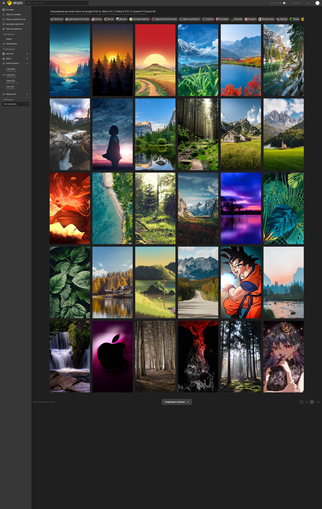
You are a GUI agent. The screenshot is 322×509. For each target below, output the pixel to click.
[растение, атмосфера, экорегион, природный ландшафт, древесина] (241, 356)
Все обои (10, 9)
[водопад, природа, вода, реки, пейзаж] (70, 356)
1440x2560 (10, 75)
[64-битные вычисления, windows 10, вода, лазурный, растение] (112, 208)
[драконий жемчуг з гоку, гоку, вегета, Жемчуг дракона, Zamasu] (241, 282)
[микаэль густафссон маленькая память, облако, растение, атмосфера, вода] (70, 60)
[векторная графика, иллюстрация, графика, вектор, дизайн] (284, 208)
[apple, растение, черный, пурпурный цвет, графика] (112, 356)
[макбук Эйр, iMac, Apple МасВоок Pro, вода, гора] (241, 60)
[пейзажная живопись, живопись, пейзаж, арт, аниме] (155, 282)
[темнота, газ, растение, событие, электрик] (198, 356)
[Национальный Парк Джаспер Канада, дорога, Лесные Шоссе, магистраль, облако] (198, 282)
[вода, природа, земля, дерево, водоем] (284, 60)
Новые (9, 39)
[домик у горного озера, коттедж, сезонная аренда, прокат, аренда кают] (112, 282)
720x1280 (10, 86)
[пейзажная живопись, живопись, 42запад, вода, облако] (284, 282)
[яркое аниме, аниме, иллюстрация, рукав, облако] (112, 134)
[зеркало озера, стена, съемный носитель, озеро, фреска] (155, 134)
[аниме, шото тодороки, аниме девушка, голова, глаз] (284, 356)
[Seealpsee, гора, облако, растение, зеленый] (241, 134)
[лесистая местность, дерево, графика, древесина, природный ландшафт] (155, 356)
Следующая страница (175, 402)
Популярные (11, 43)
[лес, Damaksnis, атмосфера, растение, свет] (155, 208)
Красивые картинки (14, 24)
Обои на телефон (13, 14)
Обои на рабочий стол (16, 19)
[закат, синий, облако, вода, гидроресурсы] (241, 208)
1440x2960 (10, 69)
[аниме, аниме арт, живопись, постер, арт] (198, 60)
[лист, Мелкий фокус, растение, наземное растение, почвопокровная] (70, 282)
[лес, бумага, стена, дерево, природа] (198, 134)
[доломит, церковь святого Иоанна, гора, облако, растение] (284, 134)
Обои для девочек (14, 29)
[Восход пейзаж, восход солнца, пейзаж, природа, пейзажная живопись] (155, 60)
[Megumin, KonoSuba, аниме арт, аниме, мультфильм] (70, 208)
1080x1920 (10, 81)
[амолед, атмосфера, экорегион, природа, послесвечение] (112, 60)
